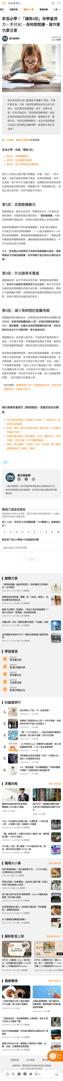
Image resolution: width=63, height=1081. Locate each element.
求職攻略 (13, 9)
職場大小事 (28, 9)
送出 (31, 559)
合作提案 (30, 1060)
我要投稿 (15, 1060)
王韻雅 (10, 140)
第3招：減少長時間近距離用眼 (23, 164)
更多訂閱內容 (55, 784)
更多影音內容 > (54, 936)
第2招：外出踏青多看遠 (19, 160)
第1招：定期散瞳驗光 (18, 156)
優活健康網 (24, 140)
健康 (5, 462)
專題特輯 (44, 9)
